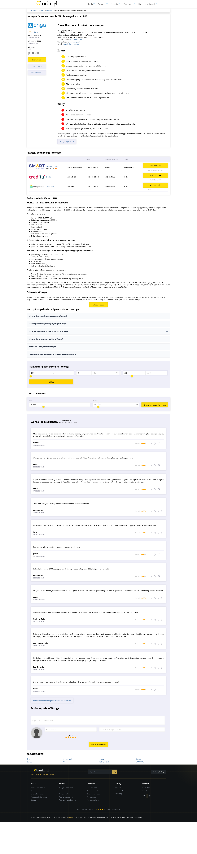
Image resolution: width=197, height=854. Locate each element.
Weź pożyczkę (155, 165)
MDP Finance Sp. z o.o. (155, 190)
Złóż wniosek (37, 60)
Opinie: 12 (37, 32)
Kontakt (145, 791)
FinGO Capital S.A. (155, 180)
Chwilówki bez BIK (93, 788)
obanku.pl (71, 817)
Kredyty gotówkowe (66, 788)
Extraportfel (50, 187)
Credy (101, 759)
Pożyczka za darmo (66, 797)
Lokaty (33, 800)
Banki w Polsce (36, 791)
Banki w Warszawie (38, 788)
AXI (64, 762)
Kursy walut (118, 788)
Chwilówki (91, 784)
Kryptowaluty (119, 791)
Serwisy (117, 784)
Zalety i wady (37, 66)
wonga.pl (76, 42)
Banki (33, 784)
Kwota (31, 401)
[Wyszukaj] (114, 772)
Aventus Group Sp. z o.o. (155, 170)
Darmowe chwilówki (94, 791)
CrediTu (48, 177)
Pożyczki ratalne (92, 797)
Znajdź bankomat (37, 794)
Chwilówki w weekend (94, 794)
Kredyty (62, 784)
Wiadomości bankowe (39, 797)
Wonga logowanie (67, 141)
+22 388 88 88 (76, 39)
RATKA (29, 762)
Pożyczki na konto (93, 800)
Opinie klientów (37, 73)
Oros (28, 759)
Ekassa (138, 759)
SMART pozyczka (51, 166)
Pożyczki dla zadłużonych (68, 800)
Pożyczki (62, 791)
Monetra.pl (67, 759)
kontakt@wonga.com (71, 44)
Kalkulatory (118, 794)
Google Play (159, 772)
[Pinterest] (149, 796)
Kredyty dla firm (64, 794)
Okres (95, 401)
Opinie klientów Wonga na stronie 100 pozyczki (52, 700)
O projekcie (146, 788)
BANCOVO (140, 762)
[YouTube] (144, 796)
